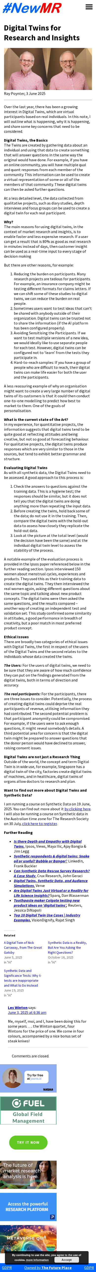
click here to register (39, 823)
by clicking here (77, 808)
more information (37, 1260)
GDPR (7, 1267)
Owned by (48, 1267)
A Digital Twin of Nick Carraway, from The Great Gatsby (23, 947)
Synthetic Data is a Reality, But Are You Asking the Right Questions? (67, 947)
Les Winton (18, 1007)
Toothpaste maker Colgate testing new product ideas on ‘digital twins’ (47, 903)
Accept (67, 1259)
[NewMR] (33, 8)
